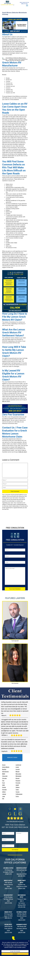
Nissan (17, 778)
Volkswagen (19, 794)
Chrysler (4, 778)
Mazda (17, 772)
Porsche (18, 783)
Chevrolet (4, 776)
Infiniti (4, 792)
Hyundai (4, 790)
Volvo (17, 796)
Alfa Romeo (5, 772)
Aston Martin (5, 767)
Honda (4, 787)
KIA (3, 799)
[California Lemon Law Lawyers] (7, 3)
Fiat (3, 781)
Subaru (17, 787)
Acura (3, 765)
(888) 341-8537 (24, 3)
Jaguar (4, 794)
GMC (3, 785)
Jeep (3, 796)
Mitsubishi (18, 776)
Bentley (4, 769)
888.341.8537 (6, 401)
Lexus (17, 767)
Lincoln (18, 769)
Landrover (18, 765)
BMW (3, 774)
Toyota (17, 792)
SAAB (17, 785)
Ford (3, 783)
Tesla (17, 790)
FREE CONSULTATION (24, 2)
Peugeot (18, 781)
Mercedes (18, 774)
